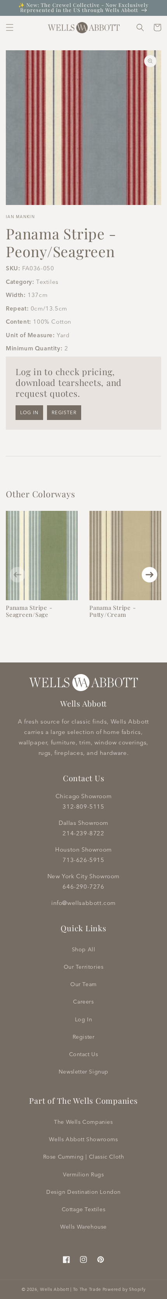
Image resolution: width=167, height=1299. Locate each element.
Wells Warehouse (83, 1226)
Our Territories (84, 966)
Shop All (84, 949)
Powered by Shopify (124, 1289)
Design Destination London (83, 1191)
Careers (83, 1001)
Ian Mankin (20, 216)
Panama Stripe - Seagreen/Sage (29, 611)
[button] (9, 27)
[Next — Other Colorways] (149, 574)
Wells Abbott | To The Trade (70, 1289)
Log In (83, 1019)
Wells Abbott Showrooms (83, 1139)
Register (64, 412)
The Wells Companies (83, 1121)
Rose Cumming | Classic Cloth (83, 1156)
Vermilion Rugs (83, 1174)
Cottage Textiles (84, 1209)
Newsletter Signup (83, 1071)
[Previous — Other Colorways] (17, 574)
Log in (29, 412)
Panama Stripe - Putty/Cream (112, 611)
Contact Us (83, 1054)
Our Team (83, 984)
